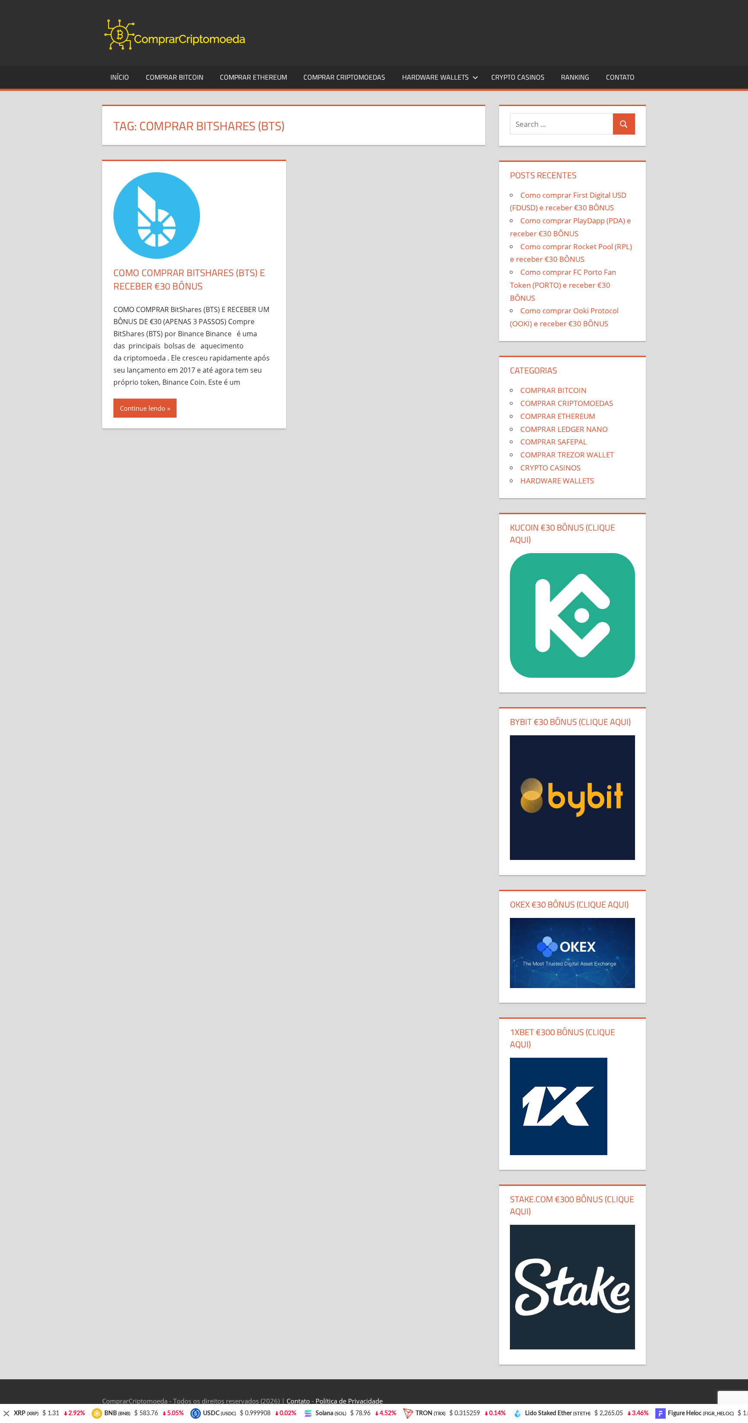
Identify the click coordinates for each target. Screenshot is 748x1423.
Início (119, 77)
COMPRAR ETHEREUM (253, 77)
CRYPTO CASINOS (518, 77)
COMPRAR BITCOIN (174, 77)
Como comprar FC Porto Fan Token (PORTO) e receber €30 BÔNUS (563, 285)
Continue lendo (142, 408)
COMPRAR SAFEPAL (553, 442)
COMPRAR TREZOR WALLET (567, 455)
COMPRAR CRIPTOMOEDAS (344, 77)
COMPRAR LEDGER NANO (564, 429)
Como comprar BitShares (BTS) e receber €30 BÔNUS (189, 279)
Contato (298, 1401)
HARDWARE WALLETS (435, 77)
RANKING (575, 77)
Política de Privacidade (349, 1401)
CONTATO (620, 77)
